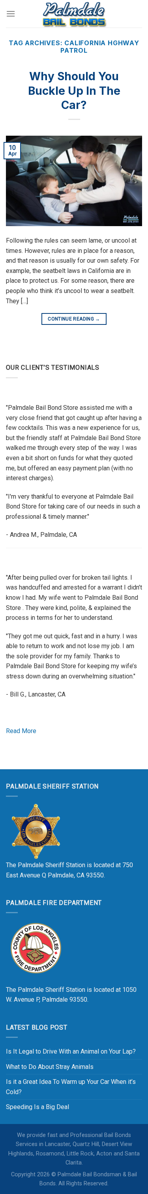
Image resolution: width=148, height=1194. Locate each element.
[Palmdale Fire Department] (35, 947)
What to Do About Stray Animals (50, 1067)
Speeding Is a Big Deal (37, 1107)
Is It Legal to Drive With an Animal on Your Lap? (71, 1051)
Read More (21, 731)
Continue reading (74, 319)
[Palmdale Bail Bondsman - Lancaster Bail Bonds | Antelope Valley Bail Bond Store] (74, 14)
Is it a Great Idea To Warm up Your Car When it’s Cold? (71, 1087)
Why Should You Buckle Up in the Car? (74, 91)
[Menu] (10, 13)
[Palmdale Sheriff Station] (35, 831)
